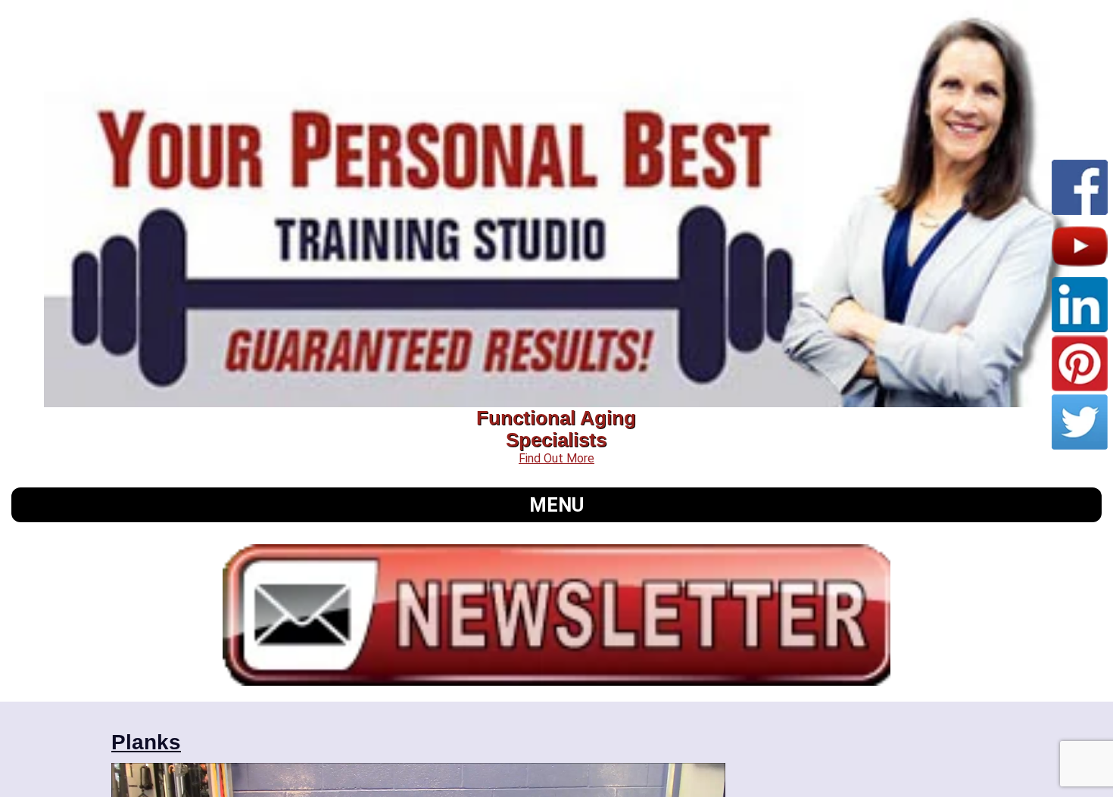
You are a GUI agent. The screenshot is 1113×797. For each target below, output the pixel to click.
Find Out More (556, 458)
